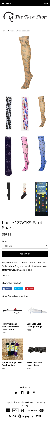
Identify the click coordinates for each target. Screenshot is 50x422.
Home (4, 31)
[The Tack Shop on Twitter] (16, 393)
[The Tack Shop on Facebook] (22, 393)
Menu (8, 3)
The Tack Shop (27, 402)
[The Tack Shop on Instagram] (34, 393)
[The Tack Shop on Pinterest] (28, 393)
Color (4, 240)
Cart (46, 3)
